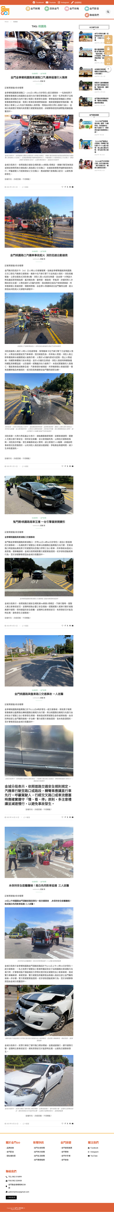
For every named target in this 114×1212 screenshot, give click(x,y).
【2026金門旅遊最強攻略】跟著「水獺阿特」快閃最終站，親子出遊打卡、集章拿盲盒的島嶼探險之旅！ (102, 126)
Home (7, 22)
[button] (108, 11)
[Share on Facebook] (65, 187)
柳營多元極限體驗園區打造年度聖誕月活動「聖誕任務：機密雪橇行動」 (102, 86)
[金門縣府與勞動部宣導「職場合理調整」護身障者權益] (85, 101)
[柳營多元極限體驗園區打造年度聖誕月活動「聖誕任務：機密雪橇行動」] (85, 86)
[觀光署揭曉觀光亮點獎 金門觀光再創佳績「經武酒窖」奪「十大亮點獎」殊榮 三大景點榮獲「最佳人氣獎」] (85, 52)
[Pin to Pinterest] (70, 187)
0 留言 (26, 187)
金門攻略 (74, 8)
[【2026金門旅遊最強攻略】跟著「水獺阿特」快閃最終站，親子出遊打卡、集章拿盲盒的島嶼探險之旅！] (85, 124)
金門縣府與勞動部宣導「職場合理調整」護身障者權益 (102, 101)
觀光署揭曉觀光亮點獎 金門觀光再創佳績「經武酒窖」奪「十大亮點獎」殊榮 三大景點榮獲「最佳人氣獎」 (102, 54)
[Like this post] (62, 187)
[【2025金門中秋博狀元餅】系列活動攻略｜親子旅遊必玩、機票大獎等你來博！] (85, 164)
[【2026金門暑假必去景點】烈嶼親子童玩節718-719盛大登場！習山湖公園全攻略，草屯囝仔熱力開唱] (85, 144)
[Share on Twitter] (67, 187)
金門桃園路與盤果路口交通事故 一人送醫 (39, 694)
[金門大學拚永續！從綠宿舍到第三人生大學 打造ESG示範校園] (85, 37)
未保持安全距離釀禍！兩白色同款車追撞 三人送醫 (39, 885)
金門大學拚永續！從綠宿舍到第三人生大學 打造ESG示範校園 (102, 37)
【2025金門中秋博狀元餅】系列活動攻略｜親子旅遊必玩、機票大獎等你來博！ (102, 164)
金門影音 (94, 8)
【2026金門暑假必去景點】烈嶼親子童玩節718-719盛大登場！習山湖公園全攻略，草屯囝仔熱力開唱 (102, 146)
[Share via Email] (72, 187)
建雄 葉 (42, 81)
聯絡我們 (94, 15)
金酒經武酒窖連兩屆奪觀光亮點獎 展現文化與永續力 (102, 71)
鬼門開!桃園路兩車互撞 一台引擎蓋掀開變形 (39, 521)
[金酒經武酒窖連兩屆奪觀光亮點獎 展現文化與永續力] (85, 72)
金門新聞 (35, 8)
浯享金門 (54, 8)
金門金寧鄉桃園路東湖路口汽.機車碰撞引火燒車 (39, 77)
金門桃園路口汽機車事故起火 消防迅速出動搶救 (39, 255)
